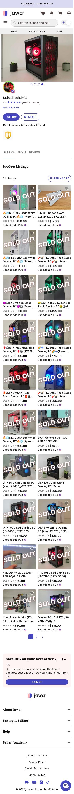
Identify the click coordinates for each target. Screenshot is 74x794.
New (14, 31)
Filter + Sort (57, 176)
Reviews (34, 150)
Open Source (35, 763)
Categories (36, 31)
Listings (9, 150)
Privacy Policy (35, 750)
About (22, 150)
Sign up (35, 670)
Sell (57, 31)
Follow (11, 115)
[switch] (63, 22)
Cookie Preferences (35, 756)
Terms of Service (35, 743)
